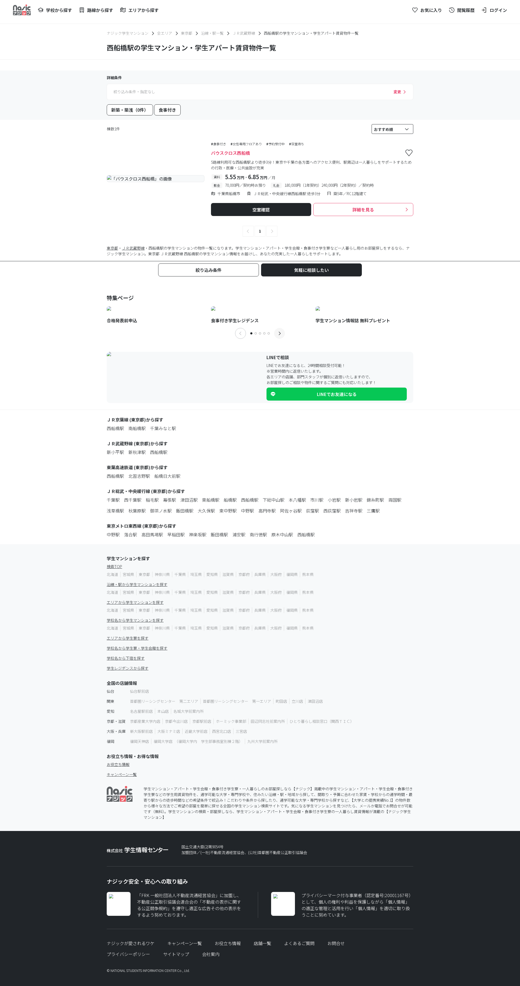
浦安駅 (238, 534)
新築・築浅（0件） (129, 110)
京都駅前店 (201, 721)
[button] (248, 231)
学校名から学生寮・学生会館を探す (137, 648)
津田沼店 (315, 701)
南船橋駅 (137, 428)
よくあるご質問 (299, 943)
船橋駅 (230, 500)
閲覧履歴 (465, 10)
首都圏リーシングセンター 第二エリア (164, 701)
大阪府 (276, 574)
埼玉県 (196, 574)
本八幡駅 (297, 500)
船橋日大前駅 (167, 476)
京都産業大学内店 (145, 721)
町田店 (281, 701)
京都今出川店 (176, 721)
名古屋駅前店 (141, 711)
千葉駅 (113, 500)
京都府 (244, 574)
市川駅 (316, 500)
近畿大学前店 (196, 731)
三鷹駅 (373, 510)
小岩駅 (334, 500)
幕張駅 (169, 500)
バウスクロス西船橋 (230, 153)
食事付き (167, 110)
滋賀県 (228, 574)
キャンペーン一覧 (122, 774)
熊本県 (308, 574)
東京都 (186, 33)
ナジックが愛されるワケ (130, 943)
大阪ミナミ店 (168, 731)
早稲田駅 (176, 534)
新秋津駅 (137, 452)
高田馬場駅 (152, 534)
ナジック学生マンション (127, 33)
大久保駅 (206, 510)
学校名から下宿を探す (126, 658)
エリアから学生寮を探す (127, 638)
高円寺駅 (267, 510)
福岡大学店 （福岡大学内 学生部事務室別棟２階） (198, 741)
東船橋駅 (210, 500)
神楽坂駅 (197, 534)
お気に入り (431, 10)
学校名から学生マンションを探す (135, 620)
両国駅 (394, 500)
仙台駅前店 (139, 691)
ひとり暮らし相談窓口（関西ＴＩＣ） (322, 721)
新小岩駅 (353, 500)
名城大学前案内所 (188, 711)
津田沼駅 (189, 500)
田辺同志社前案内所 (268, 721)
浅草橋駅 (115, 510)
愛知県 (212, 574)
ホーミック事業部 (231, 721)
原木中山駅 (282, 534)
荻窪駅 (312, 510)
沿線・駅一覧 (212, 33)
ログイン (498, 10)
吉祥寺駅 (353, 510)
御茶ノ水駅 (161, 510)
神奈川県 (162, 574)
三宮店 (241, 731)
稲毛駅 (152, 500)
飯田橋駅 (184, 510)
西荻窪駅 (332, 510)
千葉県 (180, 574)
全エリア (164, 33)
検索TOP (114, 566)
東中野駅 (228, 510)
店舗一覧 (262, 943)
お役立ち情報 (118, 764)
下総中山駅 (273, 500)
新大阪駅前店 (141, 731)
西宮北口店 (221, 731)
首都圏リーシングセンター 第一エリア (237, 701)
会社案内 (210, 954)
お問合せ (336, 943)
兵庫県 (260, 574)
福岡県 (292, 574)
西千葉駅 (132, 500)
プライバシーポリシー (128, 954)
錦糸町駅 (375, 500)
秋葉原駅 (137, 510)
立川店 (297, 701)
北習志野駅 (139, 476)
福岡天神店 (139, 741)
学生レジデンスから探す (127, 668)
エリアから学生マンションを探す (135, 602)
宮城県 (128, 574)
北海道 (112, 574)
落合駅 (130, 534)
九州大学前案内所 (262, 741)
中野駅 (247, 510)
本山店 (163, 711)
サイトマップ (176, 954)
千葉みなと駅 (163, 428)
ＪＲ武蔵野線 (243, 33)
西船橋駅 (115, 428)
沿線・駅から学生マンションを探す (137, 584)
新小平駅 (115, 452)
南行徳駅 (258, 534)
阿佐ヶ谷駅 (291, 510)
